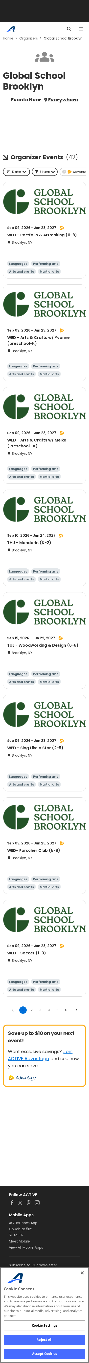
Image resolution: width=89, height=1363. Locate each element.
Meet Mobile (19, 1241)
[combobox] (16, 172)
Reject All (44, 1339)
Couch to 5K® (20, 1229)
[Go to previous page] (13, 1010)
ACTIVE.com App (23, 1222)
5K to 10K (16, 1235)
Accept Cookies (44, 1353)
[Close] (82, 1273)
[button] (45, 172)
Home (8, 38)
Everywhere (63, 99)
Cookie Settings (44, 1325)
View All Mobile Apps (26, 1247)
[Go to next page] (76, 1010)
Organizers (28, 38)
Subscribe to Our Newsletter (33, 1265)
